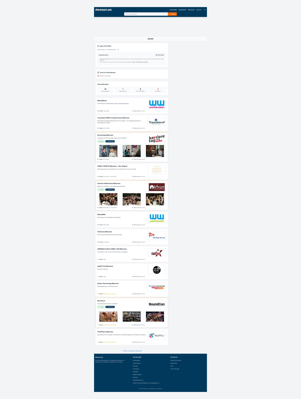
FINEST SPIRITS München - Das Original (112, 166)
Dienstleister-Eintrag (138, 380)
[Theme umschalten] (204, 9)
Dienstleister (182, 10)
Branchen (135, 366)
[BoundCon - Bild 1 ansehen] (108, 316)
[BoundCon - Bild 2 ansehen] (132, 316)
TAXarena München (104, 232)
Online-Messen (137, 363)
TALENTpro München (105, 332)
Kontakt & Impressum (176, 360)
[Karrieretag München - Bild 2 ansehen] (132, 151)
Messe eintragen (137, 374)
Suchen (173, 14)
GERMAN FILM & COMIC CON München (112, 249)
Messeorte (191, 10)
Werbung (135, 377)
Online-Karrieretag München (108, 283)
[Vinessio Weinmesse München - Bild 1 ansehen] (108, 199)
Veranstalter (173, 10)
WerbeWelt (101, 214)
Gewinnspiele (136, 360)
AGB (172, 366)
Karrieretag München (105, 135)
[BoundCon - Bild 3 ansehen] (155, 316)
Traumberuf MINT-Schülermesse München (113, 118)
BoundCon (101, 301)
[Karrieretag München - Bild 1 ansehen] (108, 151)
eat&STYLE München (105, 266)
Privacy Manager (175, 369)
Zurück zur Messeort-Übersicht (132, 351)
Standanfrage (111, 141)
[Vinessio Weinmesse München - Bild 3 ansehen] (155, 199)
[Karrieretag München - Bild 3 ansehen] (155, 151)
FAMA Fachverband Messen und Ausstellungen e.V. (146, 383)
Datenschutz (174, 363)
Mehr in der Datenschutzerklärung (140, 62)
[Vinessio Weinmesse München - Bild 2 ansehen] (132, 199)
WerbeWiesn (102, 101)
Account (198, 10)
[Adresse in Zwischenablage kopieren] (118, 49)
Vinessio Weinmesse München (108, 183)
